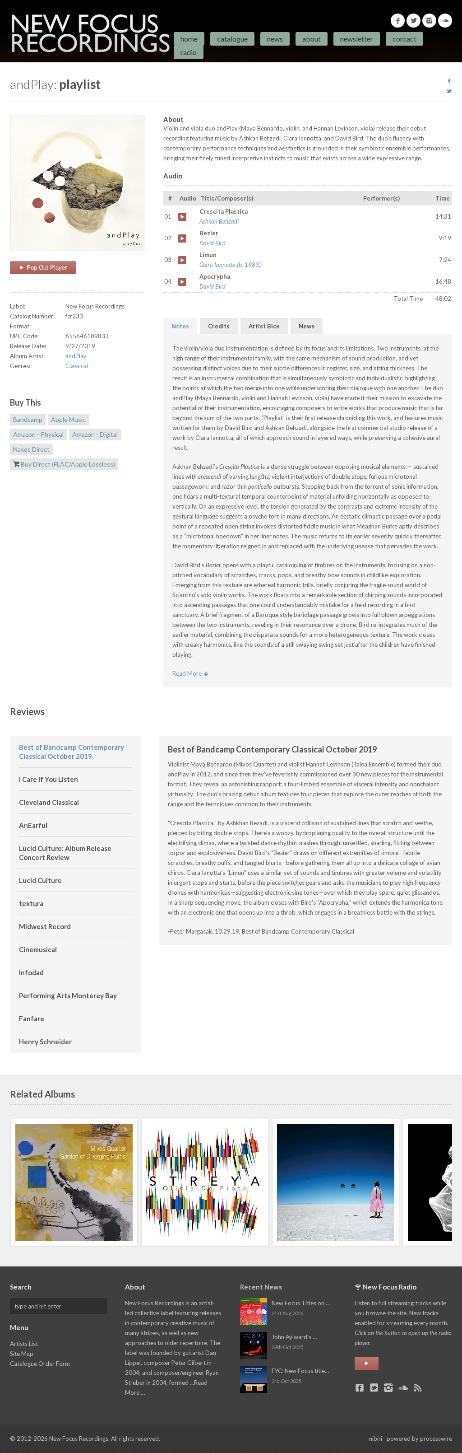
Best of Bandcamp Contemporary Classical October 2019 (71, 751)
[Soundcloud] (445, 20)
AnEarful (33, 825)
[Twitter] (413, 20)
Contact (404, 38)
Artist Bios (264, 326)
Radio (188, 52)
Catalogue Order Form (40, 1363)
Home (189, 38)
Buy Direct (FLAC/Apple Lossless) (68, 464)
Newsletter (356, 38)
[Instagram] (429, 20)
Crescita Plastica (182, 217)
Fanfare (31, 1018)
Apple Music (68, 419)
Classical (76, 365)
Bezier (182, 238)
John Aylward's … (294, 1337)
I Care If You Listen (48, 779)
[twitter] (449, 90)
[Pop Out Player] (367, 1363)
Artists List (24, 1343)
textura (31, 903)
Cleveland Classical (49, 802)
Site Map (21, 1353)
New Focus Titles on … (301, 1303)
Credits (219, 326)
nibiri (375, 1438)
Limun (182, 260)
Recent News (261, 1287)
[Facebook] (398, 20)
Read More (187, 673)
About (311, 38)
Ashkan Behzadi (219, 221)
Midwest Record (45, 926)
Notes (180, 326)
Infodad (31, 972)
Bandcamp (27, 419)
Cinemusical (38, 949)
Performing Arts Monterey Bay (68, 995)
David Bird (212, 243)
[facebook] (449, 80)
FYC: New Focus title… (300, 1370)
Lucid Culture (40, 880)
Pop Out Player (46, 267)
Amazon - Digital (95, 434)
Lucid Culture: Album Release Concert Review (65, 852)
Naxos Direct (31, 449)
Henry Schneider (45, 1041)
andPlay (76, 356)
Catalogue (232, 38)
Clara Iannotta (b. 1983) (230, 264)
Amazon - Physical (38, 434)
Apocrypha (182, 282)
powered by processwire (419, 1438)
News (275, 38)
